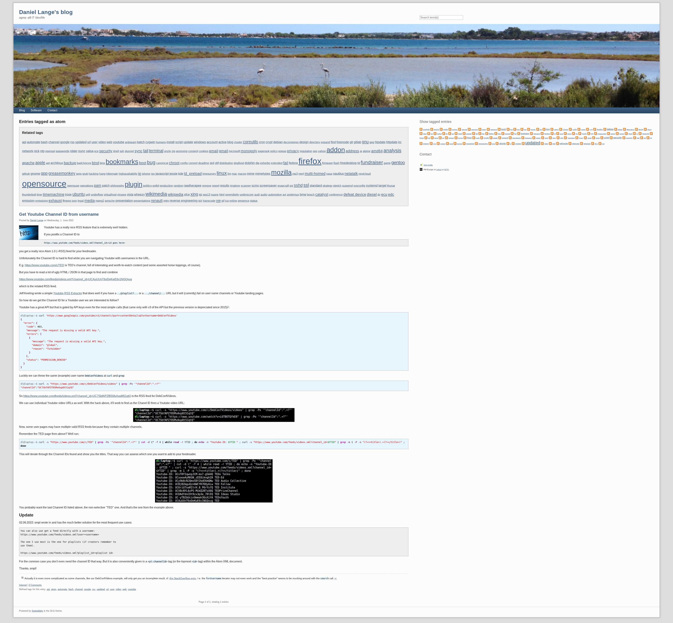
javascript (162, 173)
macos (242, 173)
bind (95, 163)
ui (510, 144)
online (233, 200)
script (179, 142)
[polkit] (558, 137)
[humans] (617, 133)
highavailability (128, 173)
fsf (358, 163)
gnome (35, 173)
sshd (298, 185)
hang (102, 173)
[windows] (581, 143)
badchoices (84, 163)
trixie (68, 194)
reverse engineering (184, 200)
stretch (337, 185)
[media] (473, 137)
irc (400, 142)
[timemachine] (476, 143)
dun (453, 134)
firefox (309, 161)
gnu (365, 141)
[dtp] (443, 133)
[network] (499, 137)
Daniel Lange (36, 220)
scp (96, 151)
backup (70, 163)
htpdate (380, 142)
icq (227, 200)
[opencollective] (510, 137)
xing (194, 194)
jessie (173, 173)
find (333, 142)
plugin (133, 184)
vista (130, 194)
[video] (542, 143)
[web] (550, 143)
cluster (238, 142)
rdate (73, 151)
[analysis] (421, 129)
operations (86, 185)
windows (200, 142)
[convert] (578, 129)
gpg (371, 142)
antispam (130, 142)
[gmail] (557, 133)
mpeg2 (100, 200)
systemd (372, 185)
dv (379, 194)
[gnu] (573, 133)
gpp (44, 173)
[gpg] (588, 133)
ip (139, 173)
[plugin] (542, 137)
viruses (121, 194)
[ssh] (641, 137)
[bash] (499, 129)
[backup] (479, 129)
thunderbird (470, 144)
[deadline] (594, 129)
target (382, 185)
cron (262, 142)
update (188, 142)
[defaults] (615, 129)
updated (81, 142)
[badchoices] (488, 129)
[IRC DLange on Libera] (421, 169)
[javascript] (640, 133)
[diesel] (421, 133)
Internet (23, 585)
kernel (436, 138)
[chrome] (560, 129)
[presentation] (565, 137)
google (65, 142)
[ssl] (648, 137)
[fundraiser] (518, 133)
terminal (156, 150)
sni (291, 185)
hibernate (112, 173)
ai (361, 151)
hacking (93, 173)
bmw (303, 194)
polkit (155, 185)
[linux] (465, 137)
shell (116, 151)
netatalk (351, 173)
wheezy (139, 194)
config (184, 163)
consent (193, 151)
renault (157, 200)
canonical (162, 163)
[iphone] (626, 133)
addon (336, 150)
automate (33, 142)
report (215, 185)
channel (53, 142)
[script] (601, 137)
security (105, 151)
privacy (293, 151)
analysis (392, 150)
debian (278, 142)
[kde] (425, 137)
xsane (215, 194)
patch (106, 185)
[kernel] (432, 137)
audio (263, 194)
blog (230, 142)
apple (40, 162)
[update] (513, 143)
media (89, 200)
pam (97, 185)
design (304, 142)
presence (243, 200)
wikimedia (156, 194)
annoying (182, 151)
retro (166, 200)
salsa (89, 151)
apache (28, 163)
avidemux (293, 194)
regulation (306, 151)
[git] (552, 133)
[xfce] (592, 143)
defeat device (355, 194)
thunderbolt (29, 194)
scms (255, 185)
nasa (329, 173)
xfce (187, 194)
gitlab (357, 142)
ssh (122, 151)
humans (161, 142)
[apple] (441, 129)
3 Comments (35, 585)
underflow (97, 194)
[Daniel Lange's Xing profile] (421, 164)
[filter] (479, 133)
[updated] (523, 143)
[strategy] (421, 143)
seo (315, 151)
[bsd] (537, 129)
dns (432, 134)
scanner (246, 185)
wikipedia (175, 194)
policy (274, 151)
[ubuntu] (497, 143)
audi (257, 194)
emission (28, 200)
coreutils (250, 141)
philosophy (117, 185)
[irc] (634, 133)
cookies (203, 151)
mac (234, 173)
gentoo (398, 162)
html (222, 194)
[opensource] (522, 137)
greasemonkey (61, 173)
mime (250, 173)
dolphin (250, 163)
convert (193, 163)
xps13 (206, 194)
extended (277, 163)
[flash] (495, 133)
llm (229, 173)
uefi (88, 194)
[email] (456, 133)
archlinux (56, 163)
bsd (541, 129)
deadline (203, 163)
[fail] (473, 133)
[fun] (512, 133)
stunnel (129, 151)
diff (217, 163)
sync (138, 151)
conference (336, 194)
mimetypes (262, 173)
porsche (110, 200)
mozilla (281, 172)
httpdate (391, 142)
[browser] (528, 129)
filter (483, 134)
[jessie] (651, 133)
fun (515, 134)
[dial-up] (645, 129)
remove (206, 185)
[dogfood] (435, 133)
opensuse (73, 185)
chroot (174, 163)
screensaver (268, 185)
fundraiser (372, 162)
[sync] (431, 143)
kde (180, 173)
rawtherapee (192, 185)
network (27, 151)
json (74, 200)
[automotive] (469, 129)
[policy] (550, 137)
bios (102, 163)
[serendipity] (624, 137)
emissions (41, 200)
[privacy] (576, 137)
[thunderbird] (464, 143)
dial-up (649, 129)
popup (282, 151)
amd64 (377, 151)
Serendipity (37, 611)
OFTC (446, 170)
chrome (565, 129)
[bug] (544, 129)
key (443, 138)
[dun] (449, 133)
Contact (52, 110)
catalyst (321, 194)
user (94, 142)
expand (325, 142)
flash (336, 163)
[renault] (585, 137)
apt (48, 163)
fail (285, 163)
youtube (118, 142)
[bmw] (514, 129)
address (352, 151)
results (224, 185)
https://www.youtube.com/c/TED (44, 265)
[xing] (600, 143)
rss (72, 142)
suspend (347, 185)
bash (44, 142)
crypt (269, 142)
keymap (460, 138)
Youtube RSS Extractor (67, 293)
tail (145, 150)
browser (533, 129)
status (253, 200)
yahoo (322, 151)
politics (147, 185)
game (387, 163)
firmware (327, 163)
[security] (611, 137)
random (178, 185)
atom (53, 589)
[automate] (459, 129)
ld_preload (193, 173)
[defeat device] (624, 129)
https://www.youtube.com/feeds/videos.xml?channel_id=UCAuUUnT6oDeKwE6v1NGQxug (75, 279)
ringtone (235, 185)
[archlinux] (449, 129)
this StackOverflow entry (182, 578)
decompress (291, 142)
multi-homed (315, 173)
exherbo (265, 163)
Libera (438, 170)
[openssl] (533, 137)
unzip (167, 151)
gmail (223, 151)
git (351, 142)
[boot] (522, 129)
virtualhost (110, 194)
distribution (226, 163)
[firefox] (486, 133)
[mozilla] (481, 137)
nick (36, 151)
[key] (440, 137)
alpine (367, 151)
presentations (142, 200)
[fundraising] (531, 133)
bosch (311, 194)
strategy (327, 185)
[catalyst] (551, 129)
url (89, 142)
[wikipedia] (570, 143)
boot (142, 163)
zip (173, 151)
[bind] (508, 129)
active (222, 142)
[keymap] (456, 137)
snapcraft (283, 185)
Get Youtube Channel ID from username (59, 214)
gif (222, 200)
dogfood (239, 163)
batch (141, 142)
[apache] (431, 129)
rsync (81, 151)
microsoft (234, 151)
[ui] (508, 143)
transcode (209, 200)
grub (85, 173)
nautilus (338, 173)
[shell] (634, 137)
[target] (447, 143)
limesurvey (209, 173)
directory (314, 142)
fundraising (536, 134)
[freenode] (502, 133)
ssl (306, 185)
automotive (275, 194)
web (109, 142)
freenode (342, 142)
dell (212, 163)
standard (316, 185)
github (26, 173)
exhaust (55, 200)
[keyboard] (446, 137)
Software (36, 110)
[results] (593, 137)
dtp (257, 163)
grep (79, 173)
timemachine (53, 194)
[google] (579, 133)
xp (200, 194)
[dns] (428, 133)
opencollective (516, 138)
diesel (372, 194)
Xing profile (428, 165)
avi (284, 194)
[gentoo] (542, 133)
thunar (391, 185)
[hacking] (608, 133)
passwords (62, 151)
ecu (384, 194)
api (24, 142)
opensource (44, 183)
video (102, 142)
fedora (293, 163)
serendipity (232, 194)
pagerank (264, 151)
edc (391, 194)
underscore (247, 194)
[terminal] (455, 143)
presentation (124, 200)
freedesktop (348, 163)
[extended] (464, 133)
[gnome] (565, 133)
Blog (22, 110)
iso (153, 173)
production (166, 185)
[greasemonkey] (595, 133)
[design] (636, 129)
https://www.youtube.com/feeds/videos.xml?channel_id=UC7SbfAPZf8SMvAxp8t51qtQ (77, 395)
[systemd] (438, 143)
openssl (50, 151)
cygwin (150, 142)
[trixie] (489, 143)
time (39, 194)
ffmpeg (67, 200)
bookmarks (122, 161)
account (212, 142)
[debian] (604, 129)
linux (222, 173)
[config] (570, 129)
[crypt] (587, 129)
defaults (620, 129)
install (170, 142)
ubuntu (78, 194)
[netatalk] (491, 137)
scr (200, 200)
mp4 (301, 173)
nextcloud (365, 173)
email (213, 151)
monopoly (249, 151)
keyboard (451, 138)
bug (151, 162)
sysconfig (359, 185)
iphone (146, 173)
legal (81, 200)
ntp (42, 151)
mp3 (295, 173)
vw (218, 200)
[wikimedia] (557, 143)
